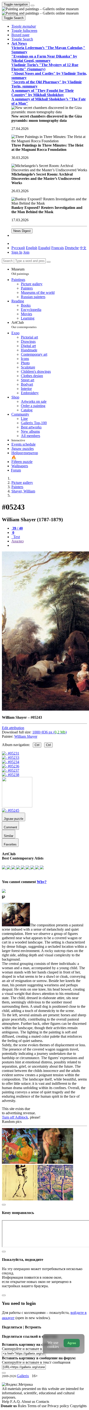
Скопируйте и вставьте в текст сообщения (36, 1362)
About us (28, 1402)
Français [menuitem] (57, 248)
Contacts (42, 1402)
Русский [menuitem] (18, 248)
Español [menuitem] (44, 248)
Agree (71, 1343)
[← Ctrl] (10, 775)
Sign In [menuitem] (16, 252)
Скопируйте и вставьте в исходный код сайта (38, 1349)
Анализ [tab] (17, 541)
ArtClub (24, 324)
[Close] (49, 262)
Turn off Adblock (15, 1117)
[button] (23, 26)
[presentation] (49, 545)
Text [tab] (16, 537)
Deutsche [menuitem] (72, 248)
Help (6, 1402)
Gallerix (23, 1376)
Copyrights (78, 1406)
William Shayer (25, 736)
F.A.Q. (15, 1402)
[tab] (17, 528)
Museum (20, 271)
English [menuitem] (31, 248)
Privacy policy (58, 1406)
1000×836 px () (49, 732)
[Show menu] (32, 5)
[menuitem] (83, 248)
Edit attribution (13, 728)
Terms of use (37, 1406)
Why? (42, 882)
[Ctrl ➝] (10, 810)
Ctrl (37, 745)
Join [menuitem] (26, 252)
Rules (22, 1406)
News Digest (22, 231)
